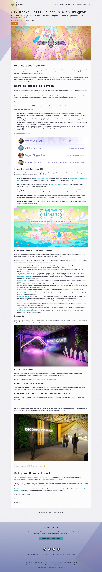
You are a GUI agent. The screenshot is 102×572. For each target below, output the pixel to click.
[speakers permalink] (13, 102)
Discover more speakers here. (22, 133)
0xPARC (52, 184)
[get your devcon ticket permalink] (13, 473)
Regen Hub (20, 300)
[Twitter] (58, 549)
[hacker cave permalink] (13, 316)
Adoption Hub (21, 269)
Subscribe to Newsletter (51, 539)
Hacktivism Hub (21, 293)
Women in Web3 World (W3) (25, 310)
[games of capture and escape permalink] (13, 383)
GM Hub (19, 285)
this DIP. (62, 375)
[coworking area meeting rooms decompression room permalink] (13, 393)
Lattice (59, 184)
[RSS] (44, 549)
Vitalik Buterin (36, 178)
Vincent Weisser (45, 178)
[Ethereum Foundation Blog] (16, 4)
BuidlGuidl (34, 190)
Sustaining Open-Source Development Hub (29, 303)
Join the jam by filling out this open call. (45, 379)
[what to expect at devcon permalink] (13, 85)
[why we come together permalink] (13, 65)
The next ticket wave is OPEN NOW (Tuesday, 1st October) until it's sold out (34, 477)
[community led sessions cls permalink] (13, 169)
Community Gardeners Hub (24, 276)
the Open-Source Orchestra (46, 375)
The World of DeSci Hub (24, 307)
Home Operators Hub (23, 296)
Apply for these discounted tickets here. (53, 479)
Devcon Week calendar (23, 96)
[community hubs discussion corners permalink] (13, 250)
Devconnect (17, 92)
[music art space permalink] (13, 370)
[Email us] (49, 549)
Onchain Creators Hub (23, 280)
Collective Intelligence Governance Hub (28, 273)
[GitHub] (53, 549)
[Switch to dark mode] (90, 4)
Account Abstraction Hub (24, 266)
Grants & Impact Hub (23, 289)
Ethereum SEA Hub (22, 284)
